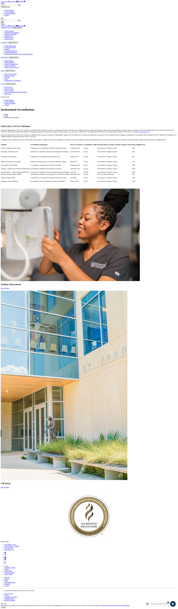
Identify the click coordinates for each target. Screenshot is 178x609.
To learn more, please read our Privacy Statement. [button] (115, 605)
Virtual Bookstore (9, 572)
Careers (6, 579)
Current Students (9, 12)
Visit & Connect (9, 31)
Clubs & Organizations (11, 64)
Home (6, 114)
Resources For (5, 7)
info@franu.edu (9, 549)
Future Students (9, 10)
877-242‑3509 (8, 548)
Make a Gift (7, 94)
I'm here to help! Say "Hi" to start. (159, 604)
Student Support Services (11, 67)
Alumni (6, 15)
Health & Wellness (9, 65)
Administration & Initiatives (12, 80)
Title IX (6, 595)
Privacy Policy (8, 593)
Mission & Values (9, 75)
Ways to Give (8, 87)
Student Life (4, 57)
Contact (6, 586)
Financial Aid (8, 36)
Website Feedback (9, 600)
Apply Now (4, 1)
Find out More (5, 288)
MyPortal (21, 1)
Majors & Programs (10, 46)
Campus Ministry (9, 62)
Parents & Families (9, 13)
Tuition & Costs (9, 37)
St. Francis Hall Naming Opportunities (15, 92)
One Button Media (9, 582)
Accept (3, 607)
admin (6, 116)
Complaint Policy (9, 598)
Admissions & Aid (6, 27)
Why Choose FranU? (10, 74)
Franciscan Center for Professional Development (18, 54)
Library (6, 569)
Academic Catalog (9, 567)
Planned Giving (9, 89)
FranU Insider (8, 574)
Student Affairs (8, 60)
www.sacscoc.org (143, 132)
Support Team (8, 39)
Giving (3, 84)
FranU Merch (8, 571)
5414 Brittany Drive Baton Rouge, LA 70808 (11, 545)
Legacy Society (9, 90)
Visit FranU (12, 1)
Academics (4, 42)
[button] (173, 604)
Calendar (7, 77)
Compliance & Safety (10, 597)
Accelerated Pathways (10, 51)
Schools (6, 49)
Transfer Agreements (10, 34)
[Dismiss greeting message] (168, 602)
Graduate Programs (10, 47)
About (3, 70)
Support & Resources (10, 52)
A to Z (6, 566)
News (6, 79)
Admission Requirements (11, 32)
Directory (7, 577)
